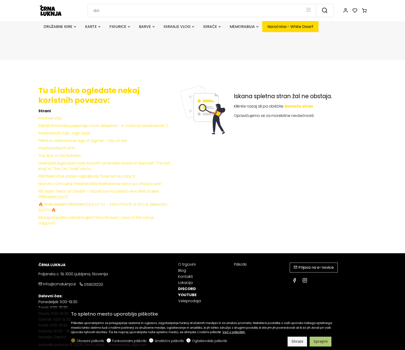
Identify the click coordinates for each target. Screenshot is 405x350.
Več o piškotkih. (234, 332)
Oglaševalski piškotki (209, 340)
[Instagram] (304, 281)
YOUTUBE (187, 295)
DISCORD (187, 288)
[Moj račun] (345, 10)
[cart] (364, 10)
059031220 (93, 284)
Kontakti (185, 276)
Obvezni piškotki (90, 340)
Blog (182, 270)
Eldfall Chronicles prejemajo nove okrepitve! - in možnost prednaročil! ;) (103, 125)
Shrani (297, 341)
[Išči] (325, 10)
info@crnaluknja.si (59, 284)
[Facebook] (294, 281)
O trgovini (187, 264)
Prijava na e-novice (315, 267)
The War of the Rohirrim (59, 155)
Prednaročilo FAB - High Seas (64, 133)
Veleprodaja (189, 301)
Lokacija (185, 282)
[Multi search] (308, 10)
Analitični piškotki (169, 340)
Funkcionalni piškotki (129, 340)
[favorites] (355, 10)
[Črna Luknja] (58, 10)
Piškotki (240, 264)
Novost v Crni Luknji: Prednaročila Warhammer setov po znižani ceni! (99, 183)
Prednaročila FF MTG (56, 148)
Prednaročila (50, 118)
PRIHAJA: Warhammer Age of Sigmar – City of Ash (82, 140)
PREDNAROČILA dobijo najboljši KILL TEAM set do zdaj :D (86, 176)
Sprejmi (320, 341)
